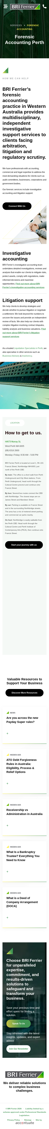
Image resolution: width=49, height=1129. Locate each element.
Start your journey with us (24, 545)
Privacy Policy (13, 1120)
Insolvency (27, 356)
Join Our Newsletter (18, 1049)
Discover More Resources (24, 693)
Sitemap (27, 1120)
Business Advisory (11, 356)
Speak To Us (18, 1023)
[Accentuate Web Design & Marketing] (24, 1123)
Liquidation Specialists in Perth (28, 348)
